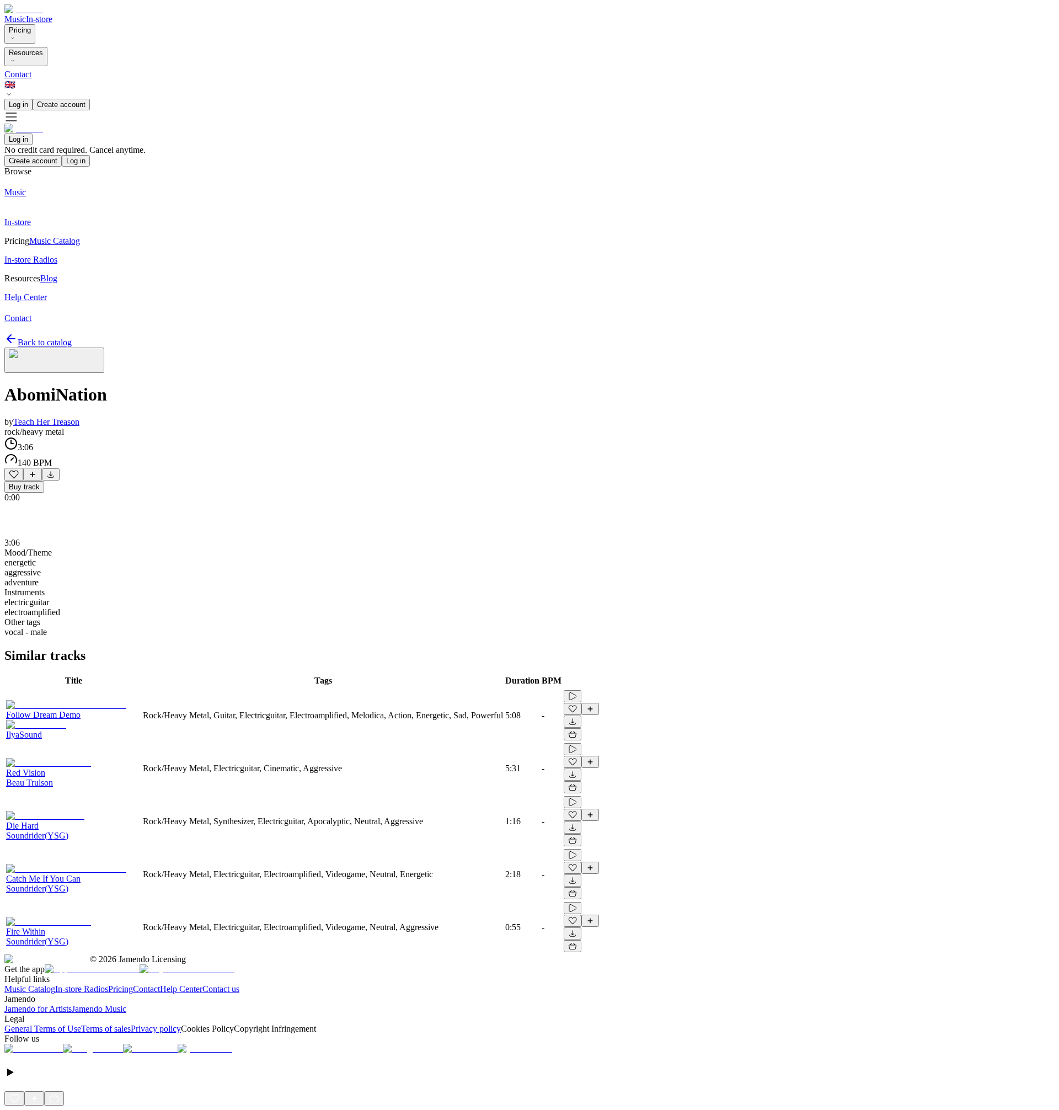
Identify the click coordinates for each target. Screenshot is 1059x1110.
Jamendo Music (99, 1008)
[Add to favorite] (13, 474)
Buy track (24, 487)
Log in (18, 104)
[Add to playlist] (32, 474)
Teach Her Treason (46, 421)
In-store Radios (81, 989)
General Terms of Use (42, 1028)
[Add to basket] (572, 734)
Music (15, 19)
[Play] (54, 360)
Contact (17, 74)
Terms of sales (106, 1028)
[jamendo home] (23, 9)
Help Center (181, 989)
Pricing (20, 30)
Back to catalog (45, 342)
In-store (39, 19)
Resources (26, 53)
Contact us (220, 989)
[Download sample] (51, 474)
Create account (61, 104)
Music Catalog (29, 989)
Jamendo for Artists (38, 1008)
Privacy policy (156, 1028)
